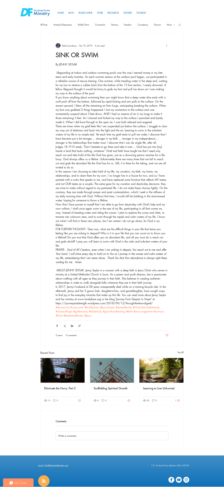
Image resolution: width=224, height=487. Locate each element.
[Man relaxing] (63, 370)
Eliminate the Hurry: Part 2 (60, 388)
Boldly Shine (83, 24)
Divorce (157, 24)
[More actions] (166, 45)
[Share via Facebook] (57, 325)
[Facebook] (171, 480)
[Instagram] (186, 480)
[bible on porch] (161, 370)
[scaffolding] (112, 370)
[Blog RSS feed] (44, 481)
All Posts (43, 24)
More (169, 24)
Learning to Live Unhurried (158, 388)
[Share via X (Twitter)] (64, 325)
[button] (113, 12)
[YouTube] (179, 480)
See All (180, 352)
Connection (100, 24)
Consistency (143, 24)
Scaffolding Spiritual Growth (111, 388)
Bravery (114, 24)
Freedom (128, 24)
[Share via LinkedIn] (72, 325)
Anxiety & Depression (62, 24)
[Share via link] (79, 325)
